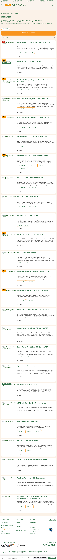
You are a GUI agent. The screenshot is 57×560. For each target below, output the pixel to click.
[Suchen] (47, 5)
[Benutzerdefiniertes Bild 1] (50, 530)
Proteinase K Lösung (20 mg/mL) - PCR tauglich (33, 42)
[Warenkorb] (55, 5)
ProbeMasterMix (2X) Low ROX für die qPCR (32, 347)
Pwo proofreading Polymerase (27, 440)
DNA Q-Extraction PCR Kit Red (28, 196)
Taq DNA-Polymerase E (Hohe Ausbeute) (31, 478)
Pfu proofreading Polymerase (27, 421)
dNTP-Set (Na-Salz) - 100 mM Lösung (30, 234)
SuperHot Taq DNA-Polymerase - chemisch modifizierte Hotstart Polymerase (32, 497)
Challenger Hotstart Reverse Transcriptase (32, 136)
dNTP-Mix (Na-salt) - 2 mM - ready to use (31, 403)
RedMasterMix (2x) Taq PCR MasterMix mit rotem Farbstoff (34, 80)
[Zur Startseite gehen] (16, 5)
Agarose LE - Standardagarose (28, 366)
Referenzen (33, 522)
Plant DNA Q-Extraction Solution (28, 215)
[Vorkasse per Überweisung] (22, 545)
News (31, 525)
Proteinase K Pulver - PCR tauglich (29, 61)
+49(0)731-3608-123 (6, 529)
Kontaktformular (5, 533)
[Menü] (1, 5)
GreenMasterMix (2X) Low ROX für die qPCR (32, 328)
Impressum (33, 533)
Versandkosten (25, 552)
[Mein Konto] (53, 5)
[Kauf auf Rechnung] (15, 545)
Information (33, 519)
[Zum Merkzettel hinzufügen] (4, 43)
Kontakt (18, 522)
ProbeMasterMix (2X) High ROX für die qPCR (32, 99)
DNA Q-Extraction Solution (26, 253)
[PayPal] (3, 545)
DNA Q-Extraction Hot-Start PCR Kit (30, 177)
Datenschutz (33, 527)
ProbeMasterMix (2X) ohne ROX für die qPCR (33, 309)
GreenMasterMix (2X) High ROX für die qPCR (32, 290)
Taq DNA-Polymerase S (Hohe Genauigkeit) (32, 459)
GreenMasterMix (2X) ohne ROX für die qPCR (33, 271)
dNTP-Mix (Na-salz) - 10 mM (27, 384)
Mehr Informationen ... (13, 558)
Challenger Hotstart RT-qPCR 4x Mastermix (32, 155)
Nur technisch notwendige (40, 557)
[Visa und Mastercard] (8, 545)
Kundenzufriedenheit (21, 533)
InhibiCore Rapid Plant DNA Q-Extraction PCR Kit (34, 117)
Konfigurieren (52, 557)
